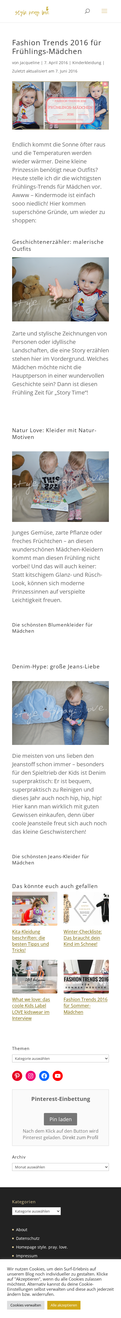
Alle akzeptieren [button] (64, 1305)
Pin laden (61, 1119)
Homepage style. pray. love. (42, 1247)
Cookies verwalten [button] (25, 1305)
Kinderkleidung (86, 62)
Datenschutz (28, 1238)
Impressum (26, 1255)
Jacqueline (30, 62)
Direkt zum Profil (80, 1137)
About (21, 1229)
